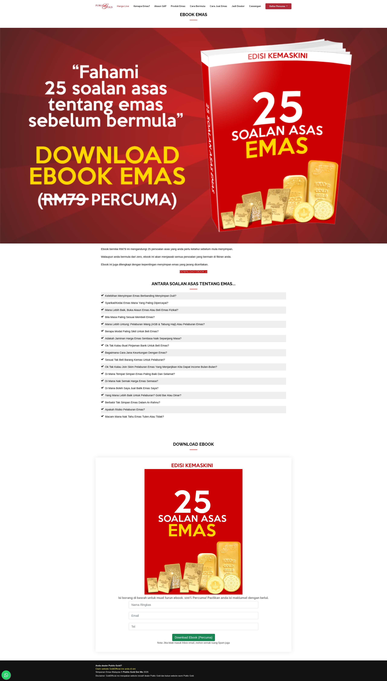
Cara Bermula (197, 6)
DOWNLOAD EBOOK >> (193, 271)
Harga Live (123, 6)
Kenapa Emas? (142, 6)
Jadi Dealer (238, 6)
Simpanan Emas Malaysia (108, 672)
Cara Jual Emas (218, 6)
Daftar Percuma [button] (277, 6)
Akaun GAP (160, 6)
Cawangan (255, 6)
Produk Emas (178, 6)
